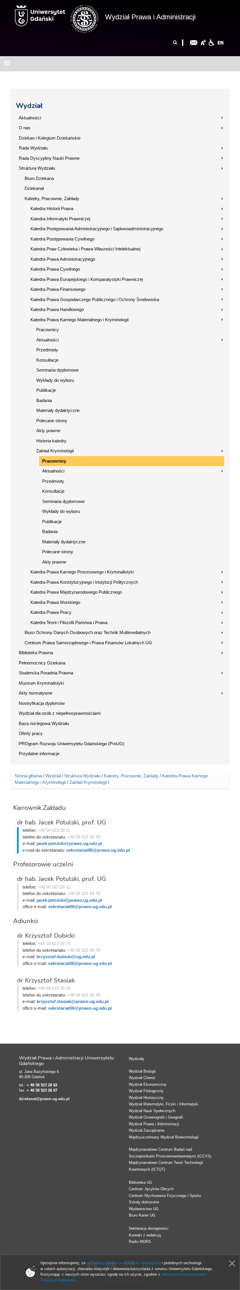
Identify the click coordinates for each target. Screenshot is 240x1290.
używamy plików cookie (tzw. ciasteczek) (124, 1263)
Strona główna (28, 775)
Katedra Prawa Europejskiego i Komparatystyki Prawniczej (86, 279)
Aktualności (30, 117)
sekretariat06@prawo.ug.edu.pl (98, 850)
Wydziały (136, 1059)
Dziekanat (34, 188)
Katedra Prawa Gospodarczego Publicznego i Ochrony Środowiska (94, 299)
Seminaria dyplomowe (57, 369)
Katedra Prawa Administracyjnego (62, 259)
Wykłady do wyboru (55, 380)
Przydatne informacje (39, 753)
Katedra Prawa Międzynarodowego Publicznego (76, 592)
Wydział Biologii (142, 1071)
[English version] (220, 41)
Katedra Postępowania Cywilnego (62, 238)
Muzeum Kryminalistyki (41, 683)
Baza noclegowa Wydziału (44, 723)
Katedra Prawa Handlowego (57, 309)
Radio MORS (140, 1241)
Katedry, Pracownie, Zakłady (52, 198)
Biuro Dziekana (39, 178)
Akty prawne (48, 430)
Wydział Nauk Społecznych (152, 1111)
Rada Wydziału (33, 147)
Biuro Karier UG (142, 1215)
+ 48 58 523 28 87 (42, 1090)
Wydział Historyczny (146, 1097)
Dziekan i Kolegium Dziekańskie (49, 137)
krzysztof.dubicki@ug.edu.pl (66, 956)
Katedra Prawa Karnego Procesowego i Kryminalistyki (82, 571)
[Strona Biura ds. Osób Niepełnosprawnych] (211, 41)
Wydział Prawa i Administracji (150, 17)
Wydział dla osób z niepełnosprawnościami (60, 713)
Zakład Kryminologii (55, 450)
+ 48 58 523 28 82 (42, 1085)
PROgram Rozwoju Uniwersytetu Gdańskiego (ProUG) (71, 743)
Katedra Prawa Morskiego (55, 602)
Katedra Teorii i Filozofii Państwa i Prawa (68, 622)
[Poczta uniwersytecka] (193, 41)
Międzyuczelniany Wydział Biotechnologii (164, 1137)
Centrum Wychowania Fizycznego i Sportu (165, 1195)
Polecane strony (51, 420)
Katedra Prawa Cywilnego (55, 269)
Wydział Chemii (142, 1078)
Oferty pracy (31, 733)
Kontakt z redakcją (145, 1235)
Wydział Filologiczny (146, 1091)
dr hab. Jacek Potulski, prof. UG (61, 822)
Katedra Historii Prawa (51, 208)
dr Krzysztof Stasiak (46, 980)
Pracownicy (47, 329)
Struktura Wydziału (37, 168)
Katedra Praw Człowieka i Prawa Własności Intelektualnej (85, 248)
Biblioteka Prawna (36, 652)
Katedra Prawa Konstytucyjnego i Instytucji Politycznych (84, 582)
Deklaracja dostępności (148, 1228)
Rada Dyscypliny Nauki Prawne (49, 158)
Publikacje (46, 390)
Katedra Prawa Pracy (50, 612)
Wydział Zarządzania (146, 1130)
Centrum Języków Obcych (151, 1189)
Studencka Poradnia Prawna (46, 672)
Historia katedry (51, 440)
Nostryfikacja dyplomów (42, 703)
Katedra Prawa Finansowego (57, 289)
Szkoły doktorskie (144, 1202)
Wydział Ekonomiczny (148, 1084)
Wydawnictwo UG (144, 1209)
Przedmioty (47, 349)
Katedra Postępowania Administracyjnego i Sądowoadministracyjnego (96, 228)
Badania (44, 400)
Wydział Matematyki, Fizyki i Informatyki (163, 1104)
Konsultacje (47, 360)
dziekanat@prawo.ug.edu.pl (44, 1099)
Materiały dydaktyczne (58, 410)
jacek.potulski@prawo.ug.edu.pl (69, 843)
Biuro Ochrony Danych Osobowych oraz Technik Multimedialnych (87, 632)
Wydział (29, 105)
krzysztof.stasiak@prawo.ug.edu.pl (73, 1001)
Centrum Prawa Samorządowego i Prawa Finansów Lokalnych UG (88, 642)
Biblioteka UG (140, 1182)
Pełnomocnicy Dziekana (42, 662)
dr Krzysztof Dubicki (46, 936)
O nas (24, 127)
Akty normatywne (35, 692)
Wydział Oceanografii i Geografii (156, 1117)
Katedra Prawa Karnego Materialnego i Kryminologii (79, 319)
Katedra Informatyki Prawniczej (60, 218)
